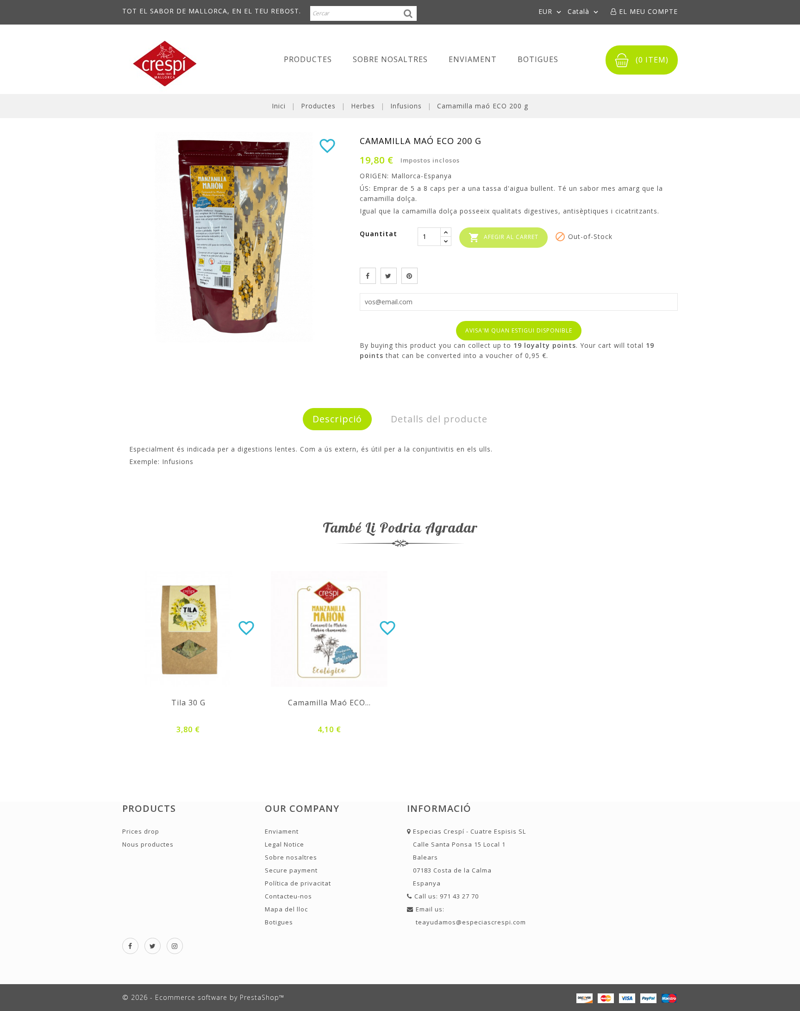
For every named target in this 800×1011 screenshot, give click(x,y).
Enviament (473, 59)
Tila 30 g (188, 702)
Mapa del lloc (286, 909)
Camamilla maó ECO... (329, 702)
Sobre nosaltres (390, 59)
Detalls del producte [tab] (439, 419)
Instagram (175, 946)
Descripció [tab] (337, 419)
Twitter (152, 946)
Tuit (389, 276)
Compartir (368, 276)
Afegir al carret (503, 237)
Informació (439, 808)
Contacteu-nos (288, 896)
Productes (308, 59)
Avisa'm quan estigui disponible (518, 330)
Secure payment (291, 870)
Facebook (130, 946)
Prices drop (140, 831)
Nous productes (148, 844)
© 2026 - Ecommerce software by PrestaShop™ (203, 997)
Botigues (538, 59)
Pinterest (409, 276)
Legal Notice (284, 844)
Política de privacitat (298, 883)
